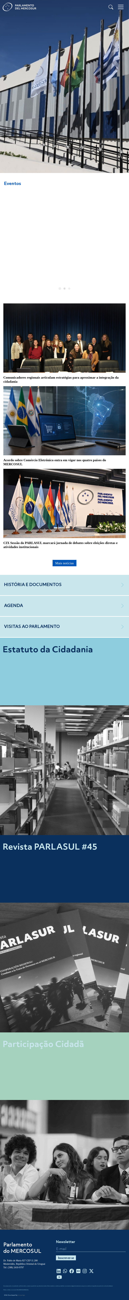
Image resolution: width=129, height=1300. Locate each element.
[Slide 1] (60, 288)
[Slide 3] (69, 288)
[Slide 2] (64, 288)
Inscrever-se (66, 1258)
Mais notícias (64, 563)
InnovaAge (21, 1295)
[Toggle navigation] (120, 7)
